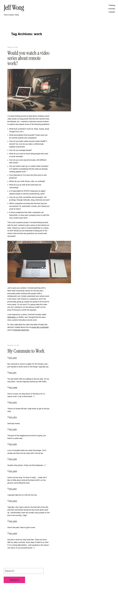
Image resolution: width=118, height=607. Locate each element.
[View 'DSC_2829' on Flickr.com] (12, 533)
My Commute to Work (26, 351)
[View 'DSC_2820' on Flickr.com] (12, 471)
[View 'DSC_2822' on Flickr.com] (12, 501)
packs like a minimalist (40, 327)
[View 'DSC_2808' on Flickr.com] (12, 388)
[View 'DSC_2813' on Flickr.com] (12, 417)
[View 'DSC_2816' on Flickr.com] (12, 429)
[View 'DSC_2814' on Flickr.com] (12, 402)
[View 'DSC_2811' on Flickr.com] (11, 373)
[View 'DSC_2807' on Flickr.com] (12, 358)
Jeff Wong (14, 7)
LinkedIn (112, 12)
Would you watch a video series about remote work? (28, 58)
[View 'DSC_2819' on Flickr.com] (12, 444)
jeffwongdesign (28, 601)
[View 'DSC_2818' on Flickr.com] (12, 459)
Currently (111, 9)
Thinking (112, 5)
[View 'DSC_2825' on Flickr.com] (12, 521)
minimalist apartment (21, 330)
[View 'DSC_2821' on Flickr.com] (12, 489)
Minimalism (11, 317)
